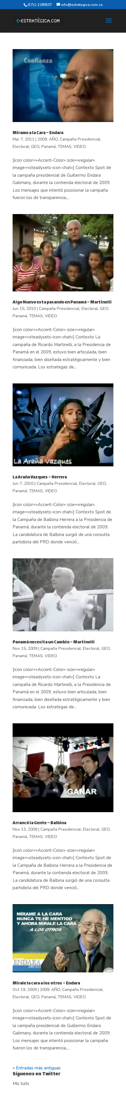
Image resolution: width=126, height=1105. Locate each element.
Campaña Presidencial (80, 139)
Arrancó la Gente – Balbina (39, 823)
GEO (35, 146)
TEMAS (64, 146)
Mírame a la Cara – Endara (38, 133)
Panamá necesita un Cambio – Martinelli (54, 642)
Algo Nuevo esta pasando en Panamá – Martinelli (62, 302)
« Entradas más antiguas (37, 1068)
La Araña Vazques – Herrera (40, 477)
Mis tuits (21, 1083)
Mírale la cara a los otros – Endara (46, 983)
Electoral (21, 146)
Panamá (48, 146)
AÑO (53, 139)
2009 (42, 139)
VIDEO (80, 146)
